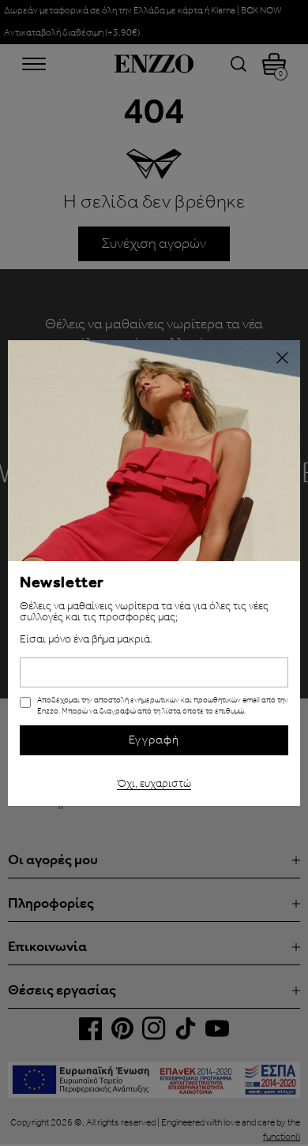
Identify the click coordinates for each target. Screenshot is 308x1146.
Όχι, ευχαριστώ (154, 781)
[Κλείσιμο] (282, 358)
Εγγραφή (154, 740)
